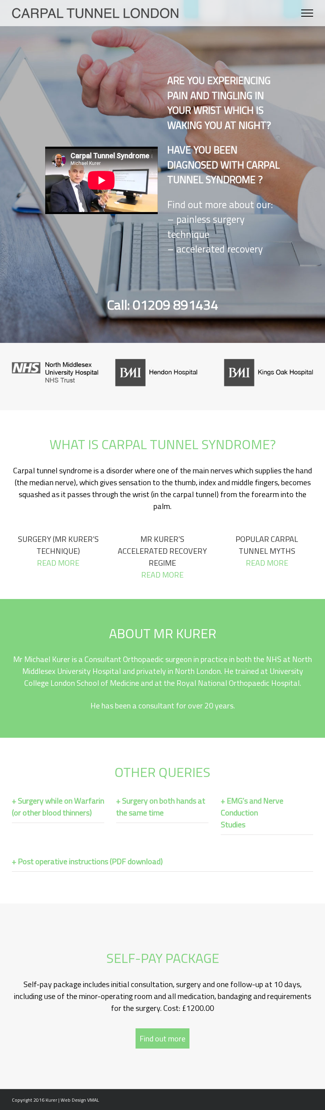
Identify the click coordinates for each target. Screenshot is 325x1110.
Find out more (162, 1038)
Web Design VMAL (80, 1100)
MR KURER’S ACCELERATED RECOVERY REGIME (162, 557)
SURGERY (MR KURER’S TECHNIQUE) (58, 551)
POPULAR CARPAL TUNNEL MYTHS (266, 551)
